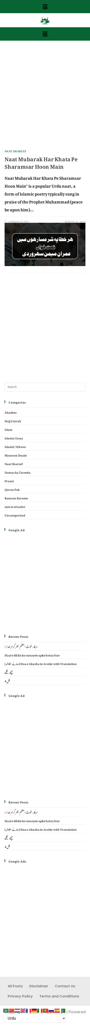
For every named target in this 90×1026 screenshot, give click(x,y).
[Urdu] (63, 1009)
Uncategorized (15, 514)
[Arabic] (6, 1009)
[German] (34, 1009)
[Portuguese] (46, 1009)
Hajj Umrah (13, 420)
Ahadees (11, 411)
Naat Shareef (15, 150)
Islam (8, 429)
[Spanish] (57, 1009)
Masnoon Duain (16, 454)
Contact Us (65, 986)
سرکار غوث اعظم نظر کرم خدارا (21, 646)
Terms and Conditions (59, 996)
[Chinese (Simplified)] (12, 1009)
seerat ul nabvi (15, 506)
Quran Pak (12, 489)
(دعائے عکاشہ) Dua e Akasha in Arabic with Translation (41, 663)
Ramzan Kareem (16, 497)
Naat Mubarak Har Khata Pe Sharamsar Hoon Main (41, 161)
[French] (29, 1009)
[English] (23, 1009)
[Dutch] (17, 1009)
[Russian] (51, 1009)
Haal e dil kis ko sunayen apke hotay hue (32, 654)
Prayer (9, 480)
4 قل (7, 680)
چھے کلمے (9, 671)
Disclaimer (38, 986)
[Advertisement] (45, 98)
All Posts (15, 986)
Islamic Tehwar (15, 446)
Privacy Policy (20, 996)
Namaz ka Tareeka (18, 471)
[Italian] (40, 1009)
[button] (45, 6)
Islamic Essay (14, 437)
